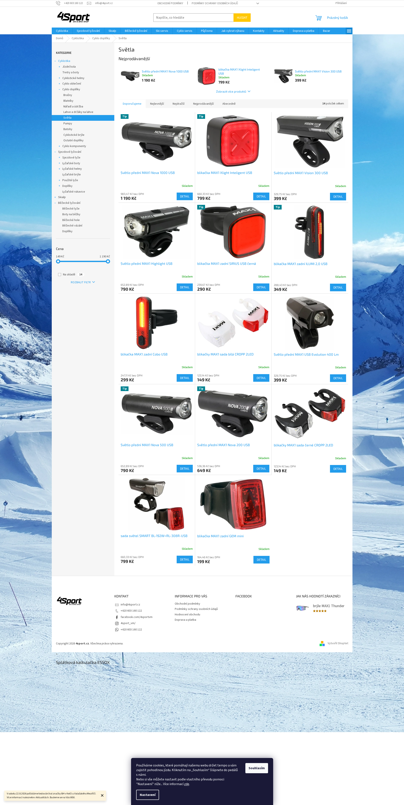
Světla (67, 118)
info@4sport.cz (130, 604)
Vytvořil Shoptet (338, 643)
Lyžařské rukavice (73, 192)
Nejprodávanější (203, 104)
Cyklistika (64, 61)
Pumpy (67, 123)
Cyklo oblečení (71, 84)
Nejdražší (179, 104)
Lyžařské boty (71, 163)
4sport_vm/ (128, 623)
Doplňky (67, 186)
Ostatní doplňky (73, 140)
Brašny (67, 95)
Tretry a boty (70, 72)
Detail (184, 196)
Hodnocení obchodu (187, 614)
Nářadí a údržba (73, 106)
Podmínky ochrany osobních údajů (215, 3)
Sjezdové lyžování (69, 152)
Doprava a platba (185, 620)
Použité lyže (70, 180)
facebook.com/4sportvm (136, 617)
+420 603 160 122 (131, 611)
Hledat (242, 17)
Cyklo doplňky (71, 89)
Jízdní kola (69, 67)
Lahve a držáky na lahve (78, 112)
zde (186, 784)
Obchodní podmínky (170, 3)
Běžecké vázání (72, 225)
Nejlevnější (157, 104)
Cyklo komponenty (74, 146)
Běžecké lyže (71, 209)
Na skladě (72, 274)
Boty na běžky (71, 214)
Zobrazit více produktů (231, 91)
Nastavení (147, 795)
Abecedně (229, 104)
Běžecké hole (71, 220)
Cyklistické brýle (73, 135)
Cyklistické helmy (73, 78)
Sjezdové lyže (71, 157)
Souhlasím (257, 768)
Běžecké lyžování (69, 203)
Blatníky (68, 101)
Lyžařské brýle (71, 174)
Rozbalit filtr (81, 282)
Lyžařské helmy (72, 169)
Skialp (62, 197)
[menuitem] (62, 31)
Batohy (67, 129)
